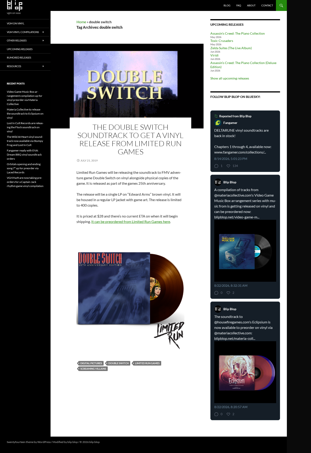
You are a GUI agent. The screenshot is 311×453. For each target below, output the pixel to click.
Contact (267, 5)
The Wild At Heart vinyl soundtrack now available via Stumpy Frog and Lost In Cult (25, 141)
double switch (118, 363)
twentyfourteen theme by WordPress (29, 442)
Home (81, 22)
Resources (14, 66)
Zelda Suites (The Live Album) (231, 48)
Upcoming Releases (20, 49)
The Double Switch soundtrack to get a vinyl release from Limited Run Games (130, 139)
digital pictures (91, 363)
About (251, 5)
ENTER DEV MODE (112, 442)
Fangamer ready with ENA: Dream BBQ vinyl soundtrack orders (24, 154)
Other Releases (17, 40)
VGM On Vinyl (15, 23)
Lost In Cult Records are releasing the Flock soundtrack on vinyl (25, 127)
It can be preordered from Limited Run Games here (130, 221)
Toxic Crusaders (221, 41)
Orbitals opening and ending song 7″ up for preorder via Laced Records (24, 168)
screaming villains (93, 368)
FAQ (238, 5)
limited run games (147, 363)
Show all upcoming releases (229, 78)
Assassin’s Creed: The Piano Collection (237, 33)
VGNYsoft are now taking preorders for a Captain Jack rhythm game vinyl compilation (25, 182)
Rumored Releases (19, 57)
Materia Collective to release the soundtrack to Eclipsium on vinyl (25, 113)
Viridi (214, 55)
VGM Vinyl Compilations (23, 32)
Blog (227, 5)
